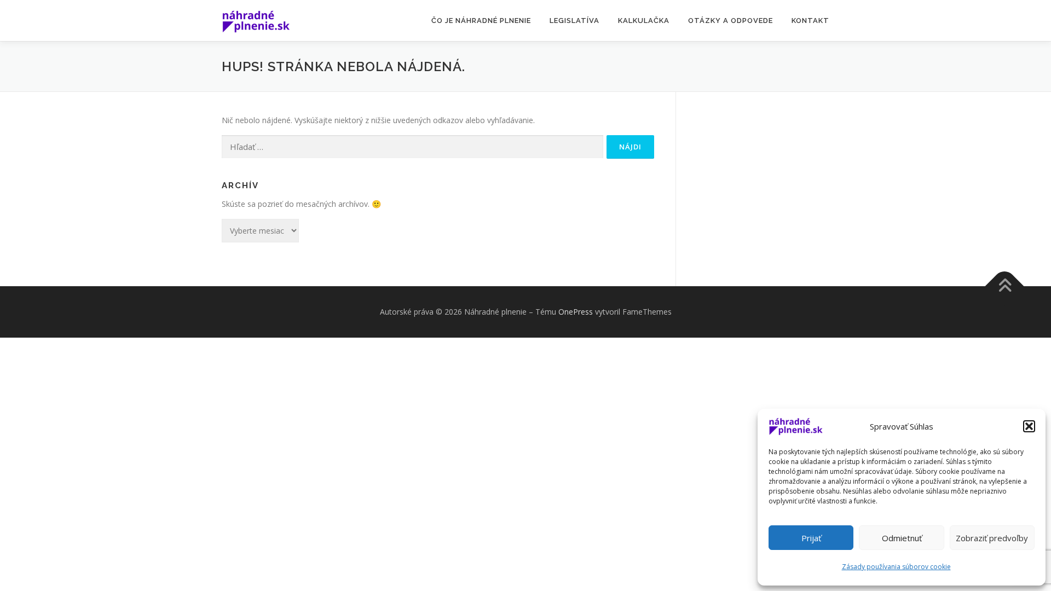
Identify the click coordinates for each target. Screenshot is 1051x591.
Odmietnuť (902, 537)
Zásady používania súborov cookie (896, 566)
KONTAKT (810, 20)
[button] (1029, 426)
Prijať (811, 537)
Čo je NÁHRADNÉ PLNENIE (481, 20)
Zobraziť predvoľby (992, 537)
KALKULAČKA (643, 20)
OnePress (575, 311)
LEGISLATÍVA (574, 20)
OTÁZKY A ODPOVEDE (730, 20)
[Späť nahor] (1004, 285)
